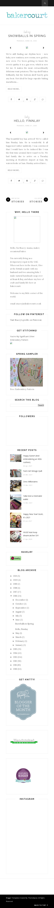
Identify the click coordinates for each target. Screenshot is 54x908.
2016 (15, 596)
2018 (15, 588)
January (19, 645)
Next (43, 48)
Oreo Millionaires (30, 481)
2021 (15, 576)
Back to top (40, 905)
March (18, 637)
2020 (15, 580)
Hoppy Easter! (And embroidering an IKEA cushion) (32, 458)
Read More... (14, 89)
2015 (15, 649)
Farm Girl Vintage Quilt (32, 471)
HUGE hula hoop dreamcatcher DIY (31, 534)
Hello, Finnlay (27, 120)
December (20, 600)
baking (27, 32)
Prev (11, 48)
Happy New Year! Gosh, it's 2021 (33, 516)
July (17, 615)
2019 (15, 584)
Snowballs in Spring (27, 36)
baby (27, 117)
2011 (15, 665)
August (18, 612)
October (19, 604)
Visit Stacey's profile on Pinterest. (26, 320)
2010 (15, 669)
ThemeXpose (32, 898)
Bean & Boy (17, 279)
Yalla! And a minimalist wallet (32, 498)
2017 (15, 592)
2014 (15, 653)
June (17, 619)
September (20, 608)
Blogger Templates (12, 898)
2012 (15, 661)
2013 (15, 657)
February (19, 641)
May (17, 633)
